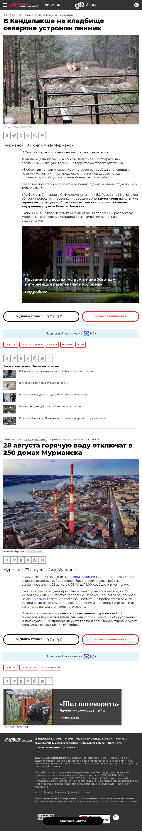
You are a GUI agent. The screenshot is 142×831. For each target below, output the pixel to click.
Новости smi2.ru (15, 727)
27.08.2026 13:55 (12, 439)
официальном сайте (42, 599)
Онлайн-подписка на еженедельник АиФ (89, 739)
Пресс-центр (114, 743)
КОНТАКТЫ (121, 739)
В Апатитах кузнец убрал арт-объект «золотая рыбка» (50, 406)
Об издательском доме (48, 739)
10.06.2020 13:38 (12, 15)
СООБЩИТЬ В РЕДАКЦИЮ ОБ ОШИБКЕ (55, 747)
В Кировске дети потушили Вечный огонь (43, 382)
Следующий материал (73, 821)
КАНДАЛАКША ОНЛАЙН (17, 126)
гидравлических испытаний (87, 577)
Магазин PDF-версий (92, 743)
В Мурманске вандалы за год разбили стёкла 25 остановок (53, 394)
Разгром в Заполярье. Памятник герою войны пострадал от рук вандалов (62, 418)
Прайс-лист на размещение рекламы (56, 743)
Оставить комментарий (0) (110, 316)
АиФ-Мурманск (35, 551)
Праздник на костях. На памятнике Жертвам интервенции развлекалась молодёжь (70, 281)
